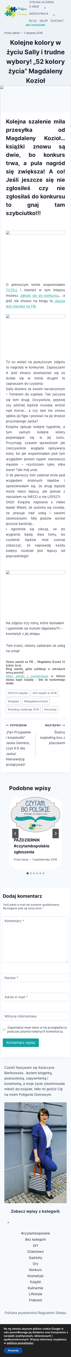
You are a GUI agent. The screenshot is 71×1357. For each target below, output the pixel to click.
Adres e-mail (16, 997)
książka (13, 701)
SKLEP (43, 20)
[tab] (28, 873)
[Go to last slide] (15, 833)
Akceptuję (13, 1350)
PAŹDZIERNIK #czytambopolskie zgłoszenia (32, 846)
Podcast (35, 1300)
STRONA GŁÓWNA (41, 2)
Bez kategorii (35, 25)
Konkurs (35, 1270)
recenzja (50, 709)
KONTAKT (57, 20)
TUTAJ (11, 290)
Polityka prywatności (21, 1313)
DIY (35, 1246)
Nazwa (11, 978)
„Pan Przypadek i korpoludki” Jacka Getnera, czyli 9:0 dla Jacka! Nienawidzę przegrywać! (18, 745)
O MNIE (34, 6)
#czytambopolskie (35, 1233)
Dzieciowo (35, 1252)
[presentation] (35, 814)
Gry (35, 1264)
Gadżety (35, 1258)
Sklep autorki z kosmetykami (27, 676)
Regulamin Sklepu (52, 1313)
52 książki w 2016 (45, 693)
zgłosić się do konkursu (39, 296)
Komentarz (14, 921)
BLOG (33, 20)
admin (16, 32)
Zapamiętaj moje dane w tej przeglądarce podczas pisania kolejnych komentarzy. (37, 1029)
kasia (25, 859)
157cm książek (18, 693)
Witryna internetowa (20, 1016)
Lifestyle (35, 1294)
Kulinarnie (35, 1288)
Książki (35, 1282)
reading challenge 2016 (23, 709)
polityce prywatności (20, 1343)
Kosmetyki (35, 1276)
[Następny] (55, 833)
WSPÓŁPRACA (38, 13)
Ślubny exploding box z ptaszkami (52, 734)
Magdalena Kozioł (36, 701)
